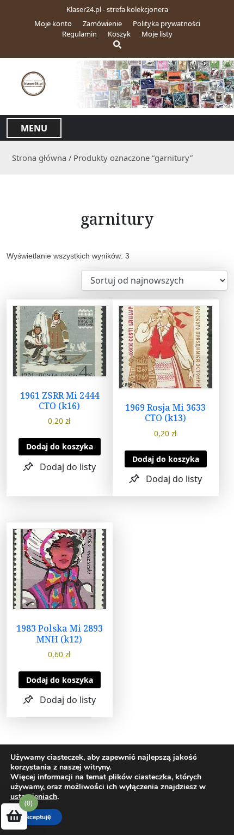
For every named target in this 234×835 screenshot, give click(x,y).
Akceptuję (36, 817)
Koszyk (119, 34)
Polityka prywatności (166, 23)
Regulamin (79, 34)
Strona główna (39, 157)
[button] (59, 466)
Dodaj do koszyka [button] (59, 446)
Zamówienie (102, 23)
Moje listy (157, 34)
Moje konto (53, 23)
